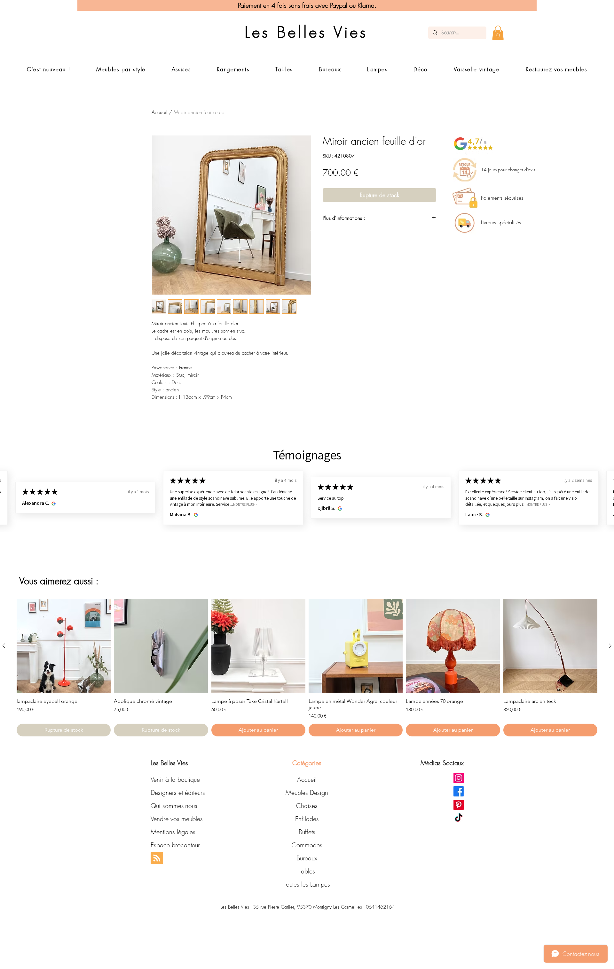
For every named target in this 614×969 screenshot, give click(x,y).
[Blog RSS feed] (157, 858)
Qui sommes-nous (174, 805)
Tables (307, 871)
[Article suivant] (610, 646)
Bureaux (306, 858)
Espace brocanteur (175, 845)
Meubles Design (307, 792)
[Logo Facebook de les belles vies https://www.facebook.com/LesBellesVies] (458, 791)
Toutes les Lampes (307, 884)
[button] (498, 33)
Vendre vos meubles (177, 818)
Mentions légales (173, 831)
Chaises (307, 805)
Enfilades (307, 818)
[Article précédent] (4, 646)
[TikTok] (458, 818)
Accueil (159, 112)
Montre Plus (243, 504)
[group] (307, 667)
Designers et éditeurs (178, 792)
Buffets (307, 831)
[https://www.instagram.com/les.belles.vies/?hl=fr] (458, 778)
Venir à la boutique (175, 779)
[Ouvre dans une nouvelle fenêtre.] (52, 503)
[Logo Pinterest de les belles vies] (458, 805)
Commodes (307, 845)
